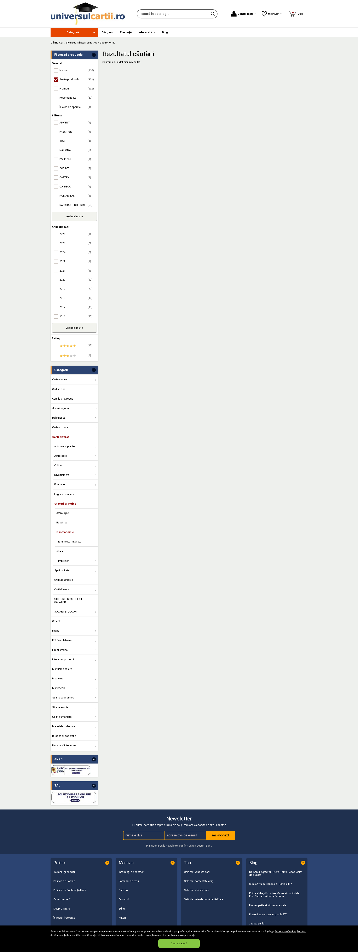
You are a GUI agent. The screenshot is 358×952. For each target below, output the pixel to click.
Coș (298, 13)
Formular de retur (129, 881)
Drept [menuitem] (55, 630)
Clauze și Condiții (86, 935)
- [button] (94, 55)
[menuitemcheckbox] (75, 346)
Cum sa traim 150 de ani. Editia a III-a (270, 884)
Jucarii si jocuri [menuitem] (61, 408)
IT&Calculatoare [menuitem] (61, 640)
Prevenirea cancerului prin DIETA (268, 914)
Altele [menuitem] (59, 551)
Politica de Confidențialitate (69, 890)
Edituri (122, 908)
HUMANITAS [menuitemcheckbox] (75, 195)
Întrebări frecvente (64, 917)
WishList (273, 13)
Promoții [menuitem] (126, 32)
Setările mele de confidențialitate (203, 899)
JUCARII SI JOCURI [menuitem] (65, 611)
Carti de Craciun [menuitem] (63, 579)
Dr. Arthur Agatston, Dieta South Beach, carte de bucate (275, 873)
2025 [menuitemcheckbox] (75, 243)
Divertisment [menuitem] (61, 474)
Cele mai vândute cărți (197, 871)
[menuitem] (74, 32)
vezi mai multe (74, 216)
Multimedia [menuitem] (58, 688)
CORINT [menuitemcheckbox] (75, 168)
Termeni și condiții (64, 871)
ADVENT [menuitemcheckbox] (75, 122)
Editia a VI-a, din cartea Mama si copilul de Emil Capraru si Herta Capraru (274, 895)
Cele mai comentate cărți (198, 881)
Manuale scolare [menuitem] (62, 669)
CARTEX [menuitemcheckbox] (75, 177)
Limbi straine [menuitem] (60, 649)
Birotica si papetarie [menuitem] (64, 735)
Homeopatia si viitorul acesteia (267, 905)
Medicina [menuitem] (57, 678)
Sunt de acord (179, 943)
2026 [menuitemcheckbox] (75, 234)
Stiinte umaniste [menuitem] (61, 716)
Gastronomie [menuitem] (65, 532)
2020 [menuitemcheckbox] (75, 279)
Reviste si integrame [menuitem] (64, 745)
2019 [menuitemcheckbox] (75, 288)
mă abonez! (220, 835)
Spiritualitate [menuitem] (61, 570)
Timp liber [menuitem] (62, 560)
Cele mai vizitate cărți (196, 890)
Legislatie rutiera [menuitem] (64, 494)
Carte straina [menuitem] (59, 379)
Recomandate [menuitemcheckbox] (75, 97)
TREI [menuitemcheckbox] (75, 140)
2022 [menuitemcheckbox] (75, 261)
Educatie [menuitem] (59, 484)
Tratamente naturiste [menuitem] (68, 541)
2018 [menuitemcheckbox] (75, 298)
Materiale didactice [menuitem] (63, 726)
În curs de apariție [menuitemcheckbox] (75, 107)
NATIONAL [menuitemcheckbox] (75, 150)
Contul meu (245, 13)
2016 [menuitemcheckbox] (75, 316)
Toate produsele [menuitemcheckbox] (76, 79)
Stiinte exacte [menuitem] (60, 707)
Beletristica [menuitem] (58, 417)
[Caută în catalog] (213, 13)
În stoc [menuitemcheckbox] (76, 70)
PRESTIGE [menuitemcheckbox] (75, 131)
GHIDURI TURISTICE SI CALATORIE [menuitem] (68, 600)
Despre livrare (61, 908)
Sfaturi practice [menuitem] (65, 503)
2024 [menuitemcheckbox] (75, 252)
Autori (122, 917)
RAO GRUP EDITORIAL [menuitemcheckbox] (75, 205)
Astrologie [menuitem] (60, 455)
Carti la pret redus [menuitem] (62, 398)
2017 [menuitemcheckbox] (75, 307)
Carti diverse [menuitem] (60, 437)
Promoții (124, 899)
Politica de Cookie (285, 931)
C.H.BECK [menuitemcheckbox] (75, 186)
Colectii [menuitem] (56, 621)
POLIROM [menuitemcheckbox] (75, 159)
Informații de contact (131, 871)
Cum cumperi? (62, 899)
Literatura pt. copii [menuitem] (63, 659)
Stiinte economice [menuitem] (63, 697)
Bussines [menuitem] (61, 522)
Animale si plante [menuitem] (64, 446)
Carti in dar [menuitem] (58, 389)
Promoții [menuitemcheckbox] (76, 88)
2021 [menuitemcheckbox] (75, 270)
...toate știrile (256, 923)
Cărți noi (123, 890)
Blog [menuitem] (165, 32)
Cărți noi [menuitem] (107, 32)
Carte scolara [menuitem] (60, 427)
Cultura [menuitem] (58, 465)
